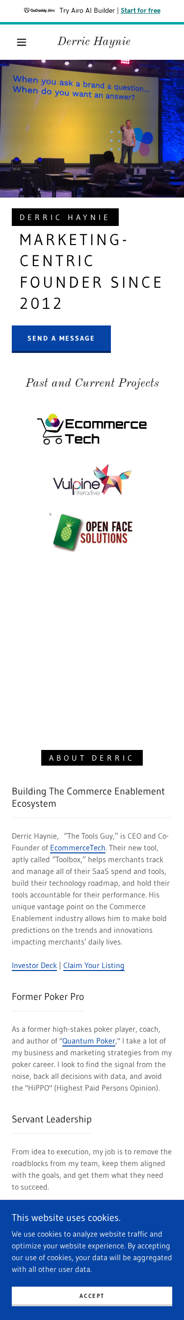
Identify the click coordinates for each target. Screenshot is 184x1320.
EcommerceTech (77, 847)
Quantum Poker (88, 1041)
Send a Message (61, 338)
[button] (21, 42)
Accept (91, 1295)
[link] (93, 42)
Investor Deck (34, 965)
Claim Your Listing (94, 965)
